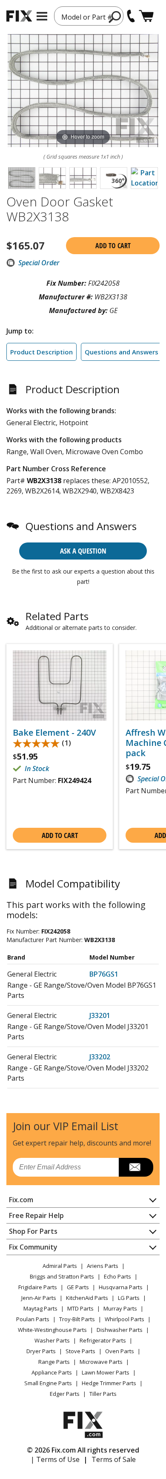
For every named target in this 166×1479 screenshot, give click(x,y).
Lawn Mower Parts (105, 1372)
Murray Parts (120, 1308)
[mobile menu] (42, 16)
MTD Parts (80, 1308)
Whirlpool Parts (124, 1319)
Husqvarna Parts (121, 1287)
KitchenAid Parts (87, 1298)
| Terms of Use (55, 1459)
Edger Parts (65, 1394)
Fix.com (21, 1199)
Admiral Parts (60, 1266)
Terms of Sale (114, 1459)
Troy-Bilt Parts (77, 1319)
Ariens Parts (102, 1266)
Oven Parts (119, 1351)
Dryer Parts (41, 1351)
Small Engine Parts (48, 1383)
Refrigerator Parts (103, 1340)
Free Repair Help (36, 1215)
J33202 (99, 1056)
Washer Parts (52, 1340)
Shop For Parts (33, 1231)
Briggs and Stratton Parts (62, 1276)
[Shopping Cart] (146, 16)
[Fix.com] (19, 16)
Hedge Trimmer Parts (109, 1383)
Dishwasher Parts (120, 1330)
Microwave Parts (101, 1362)
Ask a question (83, 551)
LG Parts (129, 1298)
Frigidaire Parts (37, 1287)
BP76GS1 (103, 974)
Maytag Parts (40, 1308)
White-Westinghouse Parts (52, 1330)
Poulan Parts (32, 1319)
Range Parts (54, 1362)
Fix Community (33, 1247)
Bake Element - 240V (54, 733)
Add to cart (113, 245)
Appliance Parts (51, 1372)
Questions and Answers (121, 352)
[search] (115, 16)
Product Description (41, 352)
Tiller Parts (103, 1394)
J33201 (99, 1015)
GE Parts (78, 1287)
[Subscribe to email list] (136, 1167)
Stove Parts (80, 1351)
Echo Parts (117, 1276)
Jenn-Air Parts (38, 1298)
